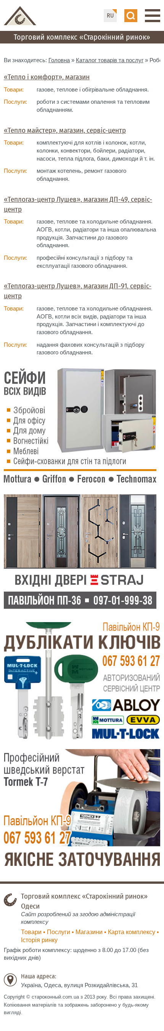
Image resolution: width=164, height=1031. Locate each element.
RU (110, 15)
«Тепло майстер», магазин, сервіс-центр (65, 130)
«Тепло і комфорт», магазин (47, 76)
